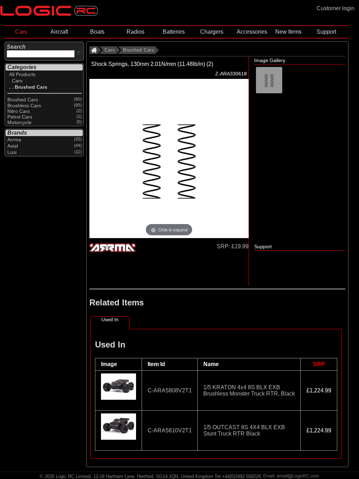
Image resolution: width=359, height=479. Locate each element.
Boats (97, 32)
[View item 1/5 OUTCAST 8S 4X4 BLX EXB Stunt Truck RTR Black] (118, 441)
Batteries (174, 32)
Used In (109, 319)
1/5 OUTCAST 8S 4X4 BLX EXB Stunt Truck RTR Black (244, 430)
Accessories (252, 32)
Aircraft (59, 32)
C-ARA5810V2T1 (170, 430)
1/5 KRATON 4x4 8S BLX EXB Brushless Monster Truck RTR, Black (249, 390)
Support (326, 32)
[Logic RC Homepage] (49, 14)
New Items (288, 32)
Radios (135, 32)
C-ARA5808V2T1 (170, 390)
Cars (21, 32)
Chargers (211, 32)
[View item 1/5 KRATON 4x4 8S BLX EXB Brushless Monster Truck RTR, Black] (118, 401)
